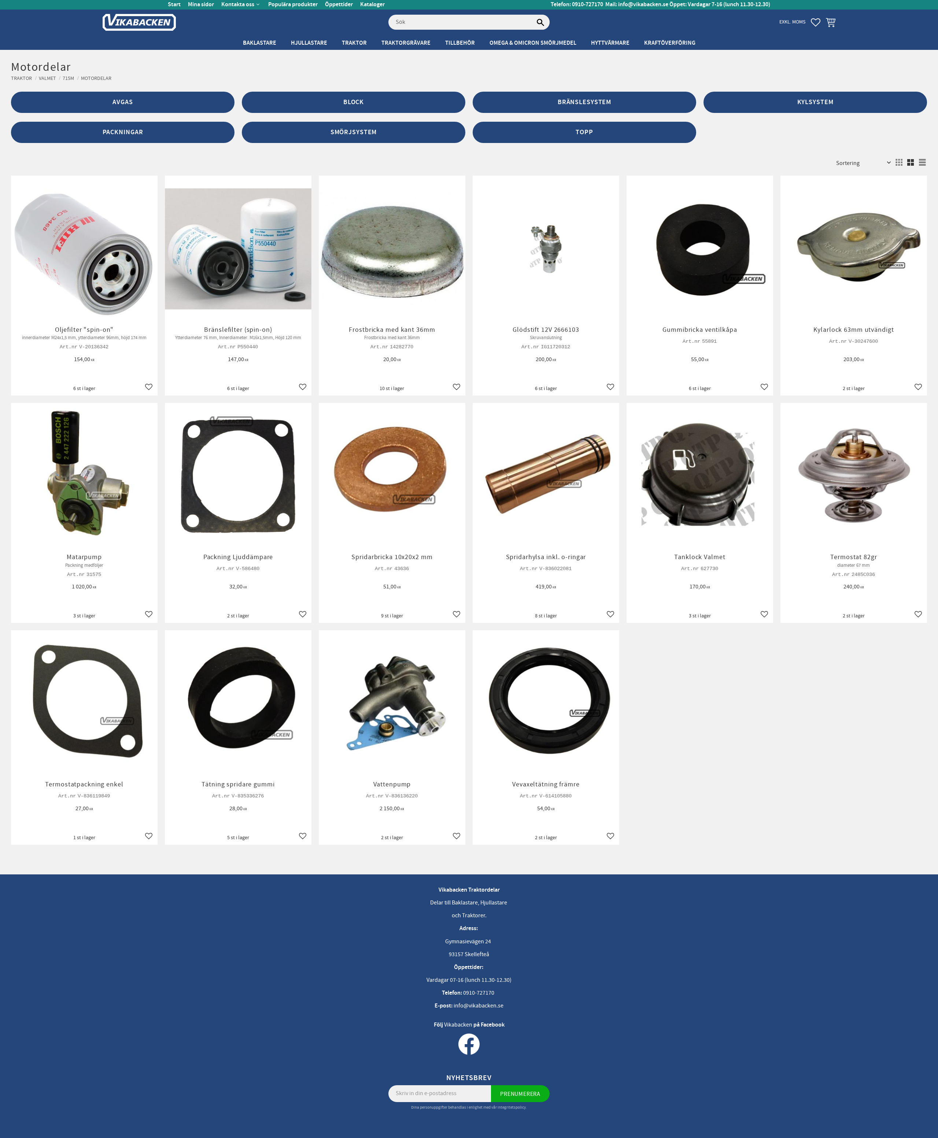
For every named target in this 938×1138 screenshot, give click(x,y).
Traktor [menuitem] (354, 43)
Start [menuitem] (174, 4)
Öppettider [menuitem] (339, 4)
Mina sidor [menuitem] (201, 4)
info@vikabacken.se (643, 4)
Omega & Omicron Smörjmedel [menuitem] (533, 43)
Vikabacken (458, 1024)
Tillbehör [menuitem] (460, 43)
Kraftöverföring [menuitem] (669, 43)
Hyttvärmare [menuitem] (610, 43)
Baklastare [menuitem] (259, 43)
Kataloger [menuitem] (372, 4)
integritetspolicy (512, 1107)
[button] (815, 22)
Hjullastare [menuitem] (309, 43)
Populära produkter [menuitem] (293, 4)
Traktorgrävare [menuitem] (406, 43)
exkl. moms (792, 21)
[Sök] (540, 22)
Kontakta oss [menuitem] (237, 4)
